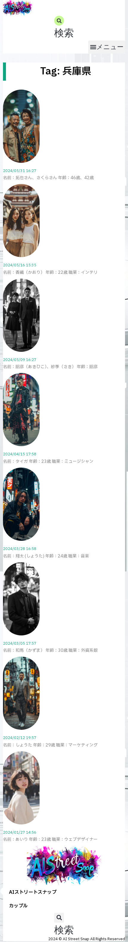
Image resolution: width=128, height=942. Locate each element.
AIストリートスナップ (33, 892)
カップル (18, 906)
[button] (64, 28)
